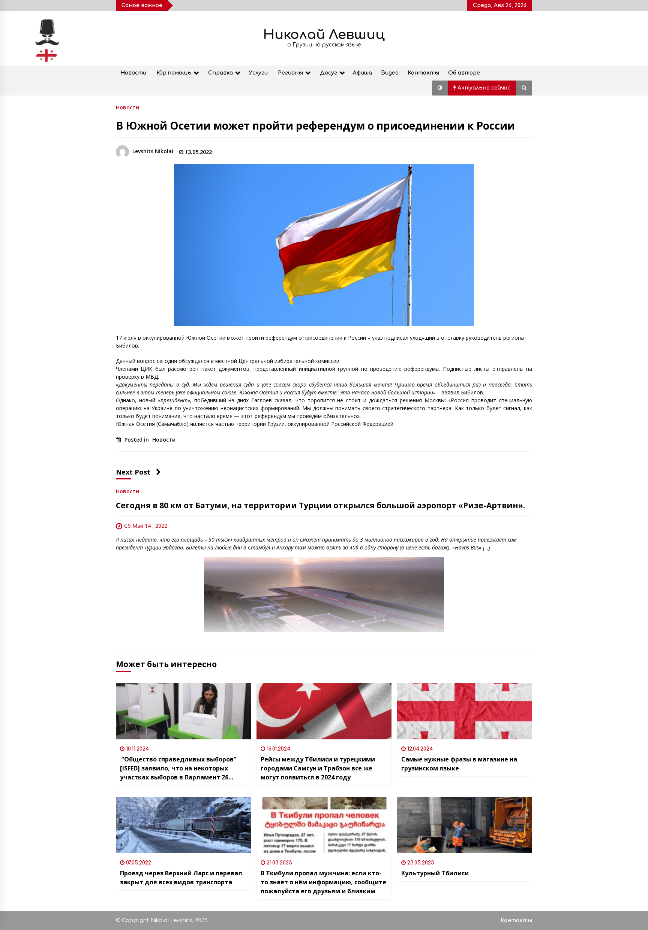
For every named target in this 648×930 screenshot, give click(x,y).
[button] (440, 88)
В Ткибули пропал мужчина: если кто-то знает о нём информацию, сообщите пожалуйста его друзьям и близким (323, 882)
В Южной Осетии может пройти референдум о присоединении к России (315, 125)
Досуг (328, 73)
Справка (220, 73)
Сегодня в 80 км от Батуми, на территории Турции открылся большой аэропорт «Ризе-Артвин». (320, 505)
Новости (133, 73)
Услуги (258, 73)
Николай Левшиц (324, 34)
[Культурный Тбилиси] (464, 825)
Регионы (290, 73)
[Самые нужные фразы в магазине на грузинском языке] (464, 711)
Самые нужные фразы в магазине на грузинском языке (459, 763)
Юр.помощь (173, 73)
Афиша (362, 73)
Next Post (133, 471)
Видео (390, 73)
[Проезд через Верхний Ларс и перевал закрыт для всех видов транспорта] (183, 825)
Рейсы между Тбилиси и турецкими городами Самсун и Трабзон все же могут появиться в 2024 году (318, 768)
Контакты (423, 73)
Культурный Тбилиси (435, 873)
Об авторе (464, 73)
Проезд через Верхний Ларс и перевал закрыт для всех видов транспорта (181, 877)
